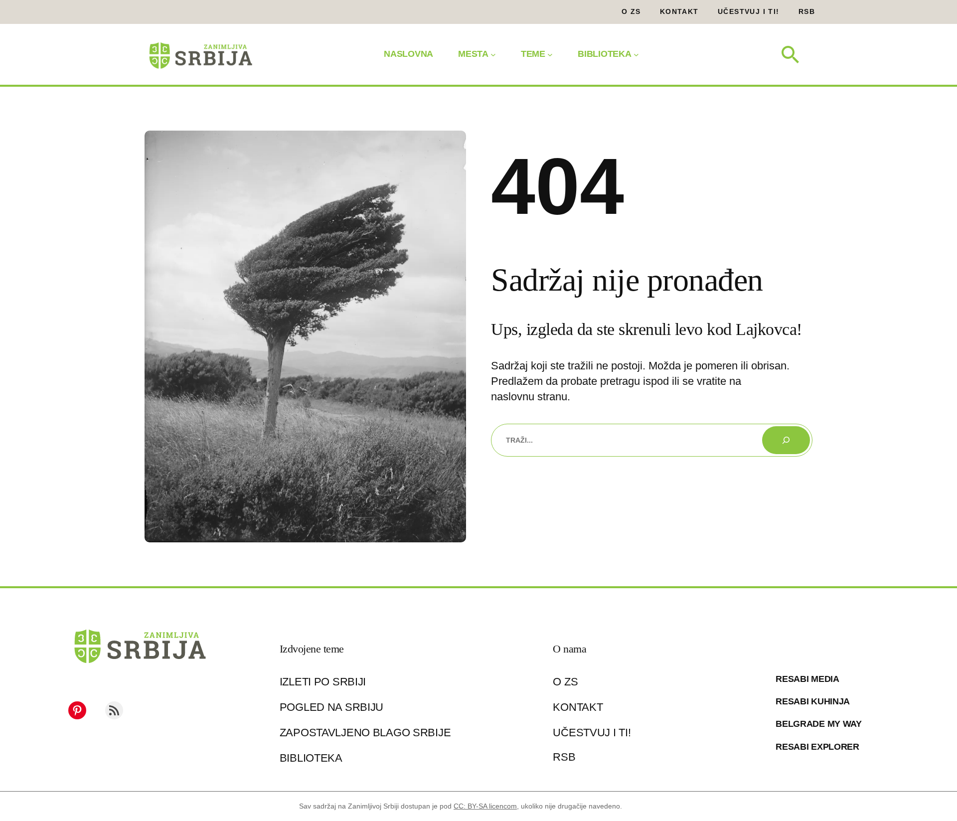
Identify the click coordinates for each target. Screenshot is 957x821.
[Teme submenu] (550, 54)
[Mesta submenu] (493, 54)
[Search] (786, 440)
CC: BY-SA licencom (485, 806)
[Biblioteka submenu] (636, 54)
